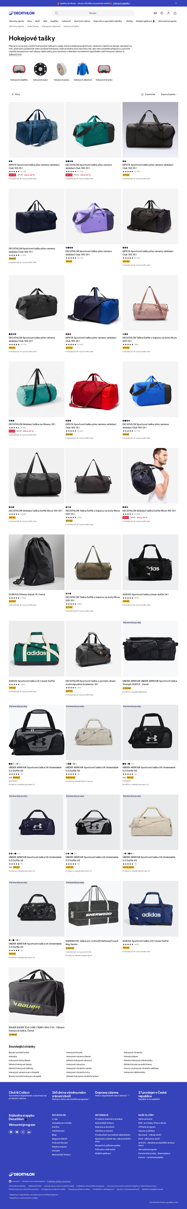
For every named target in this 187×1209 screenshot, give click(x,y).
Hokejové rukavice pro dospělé (24, 1072)
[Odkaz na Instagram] (23, 1132)
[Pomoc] (162, 13)
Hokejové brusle (74, 1052)
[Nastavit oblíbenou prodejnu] (155, 13)
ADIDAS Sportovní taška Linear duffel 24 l (145, 594)
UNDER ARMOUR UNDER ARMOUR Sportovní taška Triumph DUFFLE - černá (150, 683)
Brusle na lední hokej (19, 1052)
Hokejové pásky (61, 80)
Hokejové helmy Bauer (20, 1060)
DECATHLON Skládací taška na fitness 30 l (32, 424)
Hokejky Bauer (131, 1056)
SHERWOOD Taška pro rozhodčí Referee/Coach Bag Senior (92, 943)
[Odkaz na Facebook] (11, 1132)
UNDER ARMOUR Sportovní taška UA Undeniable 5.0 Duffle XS (35, 769)
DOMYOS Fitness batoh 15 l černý (27, 594)
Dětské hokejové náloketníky (138, 1060)
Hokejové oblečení (83, 80)
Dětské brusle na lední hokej (138, 1064)
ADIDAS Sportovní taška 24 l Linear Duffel (32, 681)
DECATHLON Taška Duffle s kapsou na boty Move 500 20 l (150, 339)
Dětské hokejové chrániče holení (82, 1076)
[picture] (36, 130)
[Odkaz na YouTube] (17, 1132)
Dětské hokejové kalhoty (21, 1068)
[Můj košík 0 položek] (175, 13)
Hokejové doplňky (19, 80)
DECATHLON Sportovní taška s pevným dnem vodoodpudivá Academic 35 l (91, 683)
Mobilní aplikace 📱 (145, 21)
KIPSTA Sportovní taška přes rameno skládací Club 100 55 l (34, 166)
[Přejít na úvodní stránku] (21, 13)
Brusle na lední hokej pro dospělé (25, 1076)
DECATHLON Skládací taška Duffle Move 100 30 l (35, 510)
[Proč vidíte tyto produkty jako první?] (142, 94)
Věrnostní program (167, 21)
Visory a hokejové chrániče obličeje (141, 1068)
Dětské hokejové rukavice (79, 1060)
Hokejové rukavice (75, 1064)
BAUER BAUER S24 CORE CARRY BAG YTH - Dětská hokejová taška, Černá (36, 1029)
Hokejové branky (104, 80)
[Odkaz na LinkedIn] (29, 1132)
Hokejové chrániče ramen (79, 1068)
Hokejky (13, 1056)
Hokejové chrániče (133, 1052)
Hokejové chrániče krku (78, 1072)
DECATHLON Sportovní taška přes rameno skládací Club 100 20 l (89, 166)
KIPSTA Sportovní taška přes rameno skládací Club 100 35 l (148, 253)
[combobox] (169, 94)
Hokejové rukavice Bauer (78, 1056)
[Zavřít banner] (176, 3)
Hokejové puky (40, 80)
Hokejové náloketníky (134, 1072)
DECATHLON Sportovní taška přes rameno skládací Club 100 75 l (32, 250)
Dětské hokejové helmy (20, 1064)
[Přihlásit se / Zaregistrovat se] (168, 13)
